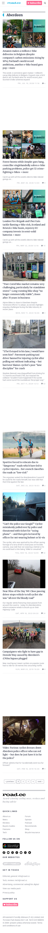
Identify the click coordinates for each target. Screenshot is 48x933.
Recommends (31, 826)
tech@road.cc (21, 880)
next (39, 781)
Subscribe (35, 2)
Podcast (28, 823)
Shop (27, 829)
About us (6, 816)
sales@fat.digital (31, 884)
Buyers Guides (9, 826)
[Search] (45, 3)
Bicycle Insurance (32, 832)
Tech (5, 832)
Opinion (28, 820)
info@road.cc (24, 876)
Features (6, 829)
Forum (28, 816)
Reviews (6, 823)
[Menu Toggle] (3, 3)
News (5, 820)
